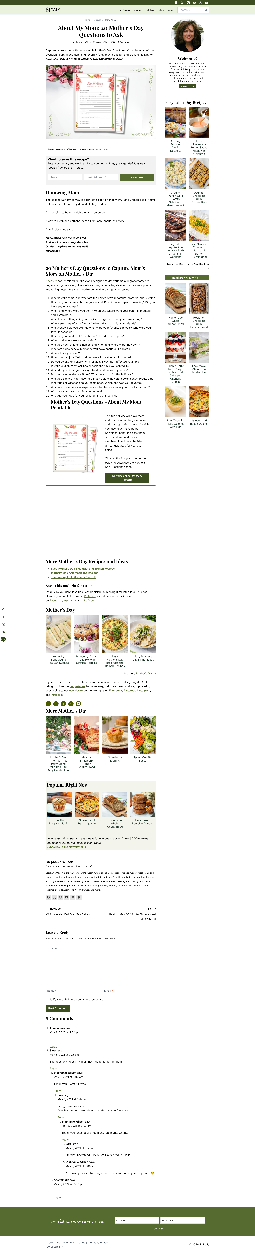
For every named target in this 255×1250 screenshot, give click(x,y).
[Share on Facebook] (56, 703)
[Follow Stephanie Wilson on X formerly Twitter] (54, 897)
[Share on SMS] (78, 703)
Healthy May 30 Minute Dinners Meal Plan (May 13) (132, 913)
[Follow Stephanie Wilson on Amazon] (79, 897)
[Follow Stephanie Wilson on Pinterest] (72, 897)
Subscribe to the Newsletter (65, 847)
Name (51, 990)
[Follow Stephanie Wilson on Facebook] (48, 897)
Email (108, 990)
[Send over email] (71, 703)
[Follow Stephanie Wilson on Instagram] (60, 897)
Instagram (70, 600)
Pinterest (89, 596)
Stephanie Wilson (83, 42)
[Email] (206, 2)
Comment (54, 948)
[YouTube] (194, 2)
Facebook (56, 600)
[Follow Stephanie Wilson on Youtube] (66, 897)
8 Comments (123, 42)
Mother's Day (111, 20)
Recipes (97, 20)
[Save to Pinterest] (48, 703)
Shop (161, 10)
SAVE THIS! (137, 177)
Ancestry (51, 281)
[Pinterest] (200, 2)
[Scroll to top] (248, 1226)
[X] (182, 2)
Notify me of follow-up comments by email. (76, 999)
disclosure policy (103, 149)
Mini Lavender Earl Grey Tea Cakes (68, 911)
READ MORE (186, 86)
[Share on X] (63, 703)
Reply (151, 1038)
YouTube (88, 600)
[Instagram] (188, 2)
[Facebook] (176, 2)
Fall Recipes (124, 10)
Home (87, 20)
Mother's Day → (146, 673)
